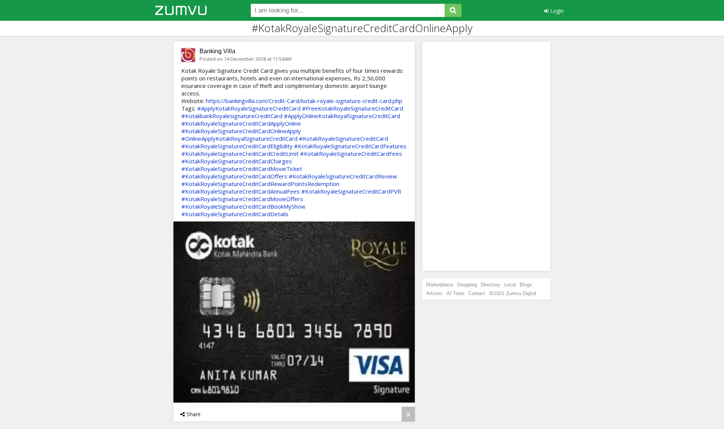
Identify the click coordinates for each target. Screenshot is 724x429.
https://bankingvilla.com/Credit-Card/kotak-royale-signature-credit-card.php (304, 101)
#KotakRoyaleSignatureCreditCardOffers (234, 176)
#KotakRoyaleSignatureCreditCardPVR (351, 191)
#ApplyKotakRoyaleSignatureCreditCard (249, 108)
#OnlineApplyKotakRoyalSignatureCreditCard (239, 138)
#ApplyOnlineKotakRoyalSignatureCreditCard (342, 116)
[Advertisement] (486, 156)
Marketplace (439, 284)
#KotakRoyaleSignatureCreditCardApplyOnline (241, 123)
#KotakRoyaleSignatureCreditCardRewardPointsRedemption (260, 184)
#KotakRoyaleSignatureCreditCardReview (343, 176)
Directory (490, 284)
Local (510, 284)
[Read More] (408, 414)
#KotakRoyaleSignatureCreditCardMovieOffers (242, 199)
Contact (476, 293)
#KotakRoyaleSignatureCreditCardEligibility (237, 146)
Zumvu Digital (521, 293)
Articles (434, 293)
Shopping (467, 284)
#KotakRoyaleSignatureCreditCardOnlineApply (241, 131)
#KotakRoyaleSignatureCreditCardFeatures (350, 146)
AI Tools (455, 293)
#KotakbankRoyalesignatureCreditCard (231, 116)
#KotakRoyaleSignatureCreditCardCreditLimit (240, 153)
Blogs (526, 284)
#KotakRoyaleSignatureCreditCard (343, 138)
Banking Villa (217, 51)
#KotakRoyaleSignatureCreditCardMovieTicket (241, 168)
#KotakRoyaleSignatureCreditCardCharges (236, 161)
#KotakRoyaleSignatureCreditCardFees (351, 153)
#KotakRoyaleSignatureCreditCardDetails (234, 214)
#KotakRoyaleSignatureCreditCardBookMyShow (243, 206)
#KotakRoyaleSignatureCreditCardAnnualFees (240, 191)
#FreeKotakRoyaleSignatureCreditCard (352, 108)
